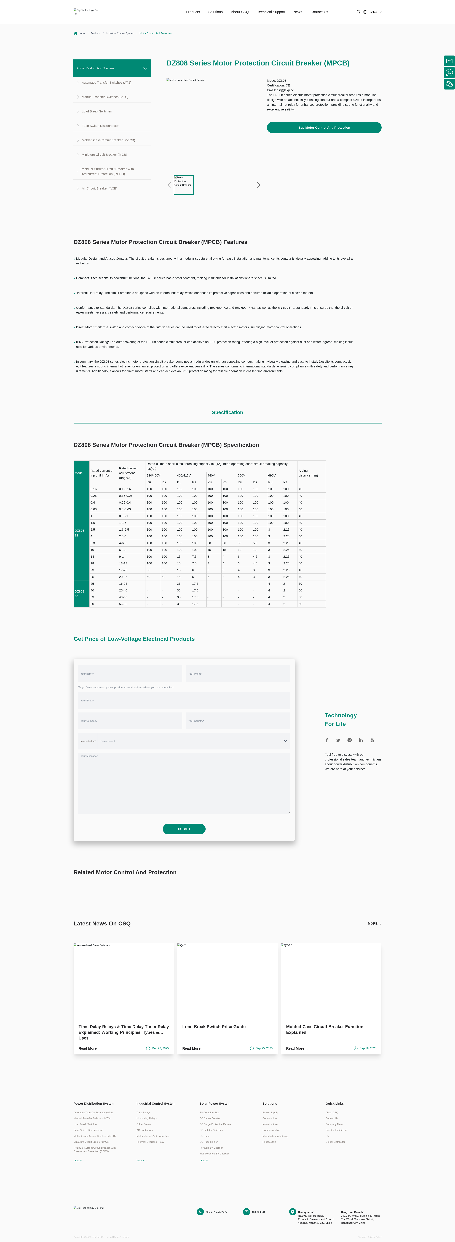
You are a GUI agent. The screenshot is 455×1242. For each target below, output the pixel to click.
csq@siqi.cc (285, 90)
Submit (184, 829)
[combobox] (194, 741)
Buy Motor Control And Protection (324, 127)
